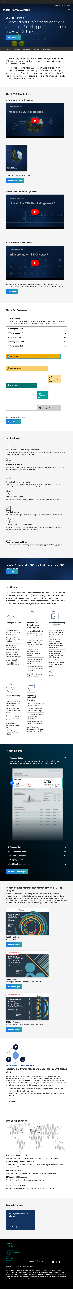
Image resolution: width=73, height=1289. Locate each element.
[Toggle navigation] (68, 10)
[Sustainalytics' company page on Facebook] (59, 1262)
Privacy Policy (9, 1243)
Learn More (12, 291)
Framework (17, 49)
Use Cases (36, 49)
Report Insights (46, 49)
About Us (57, 5)
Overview (8, 49)
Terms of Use (9, 1249)
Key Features (26, 49)
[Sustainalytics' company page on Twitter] (56, 1262)
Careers (63, 5)
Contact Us (42, 1262)
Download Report (14, 944)
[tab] (36, 318)
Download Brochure (15, 180)
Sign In (68, 5)
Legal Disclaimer (10, 1247)
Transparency (10, 1250)
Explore (5, 2)
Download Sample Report (17, 872)
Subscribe (32, 1262)
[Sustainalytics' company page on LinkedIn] (53, 1262)
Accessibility (9, 1258)
